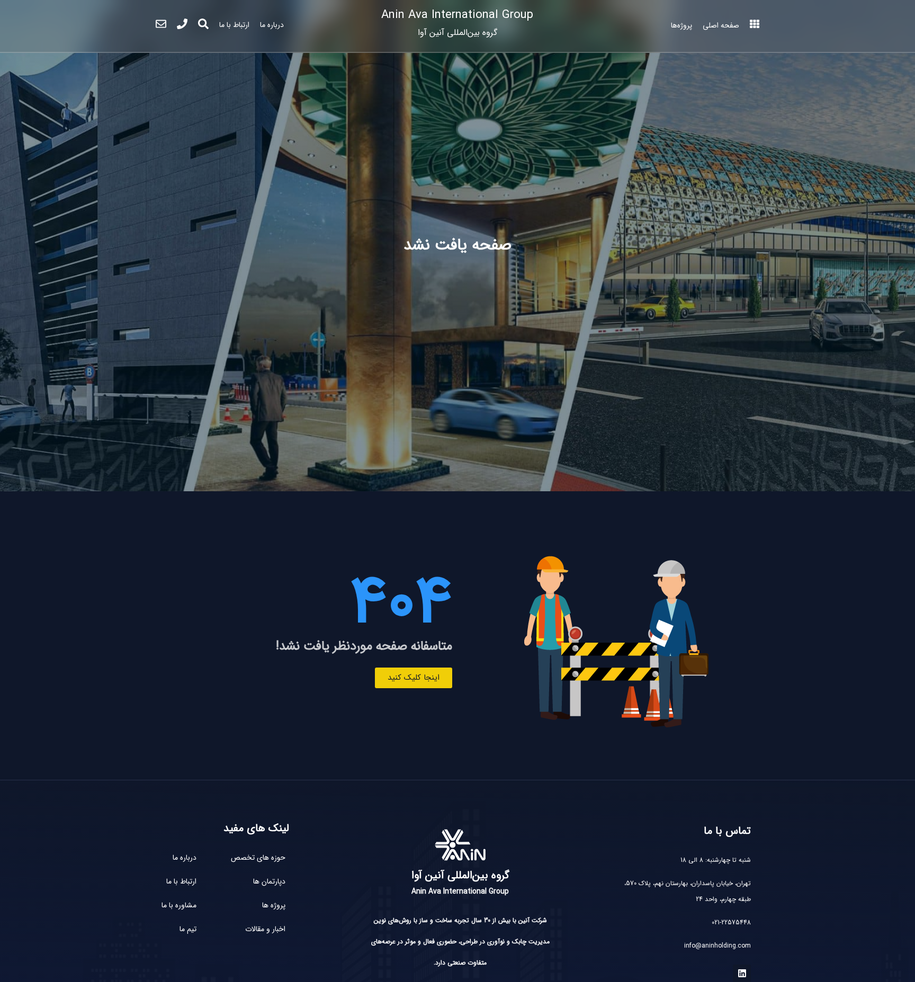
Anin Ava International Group (457, 22)
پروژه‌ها (681, 25)
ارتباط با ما (234, 25)
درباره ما (272, 25)
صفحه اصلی (721, 25)
